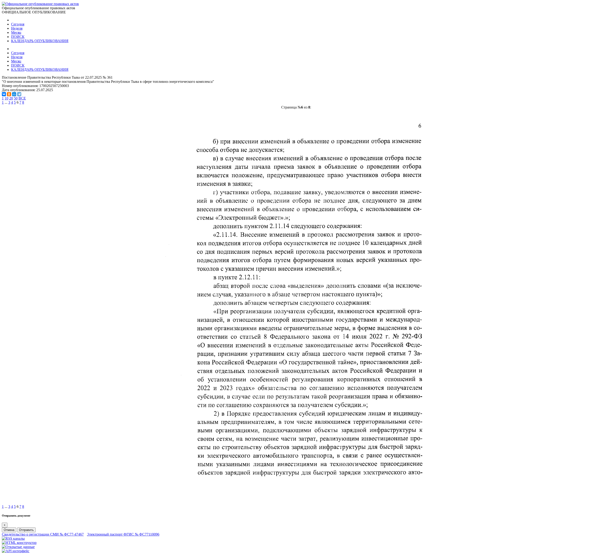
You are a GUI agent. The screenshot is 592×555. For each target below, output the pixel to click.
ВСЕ (22, 98)
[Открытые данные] (18, 547)
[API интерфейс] (15, 551)
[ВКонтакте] (4, 94)
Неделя (16, 28)
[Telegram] (19, 94)
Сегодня (17, 24)
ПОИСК (18, 37)
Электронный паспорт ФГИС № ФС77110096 (123, 534)
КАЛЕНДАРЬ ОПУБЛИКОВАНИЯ (39, 41)
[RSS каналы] (13, 538)
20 (11, 98)
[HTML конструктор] (19, 543)
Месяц (16, 32)
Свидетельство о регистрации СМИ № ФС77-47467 (43, 534)
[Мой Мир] (14, 94)
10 (6, 98)
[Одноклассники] (9, 94)
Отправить (26, 530)
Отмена (9, 530)
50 (16, 98)
